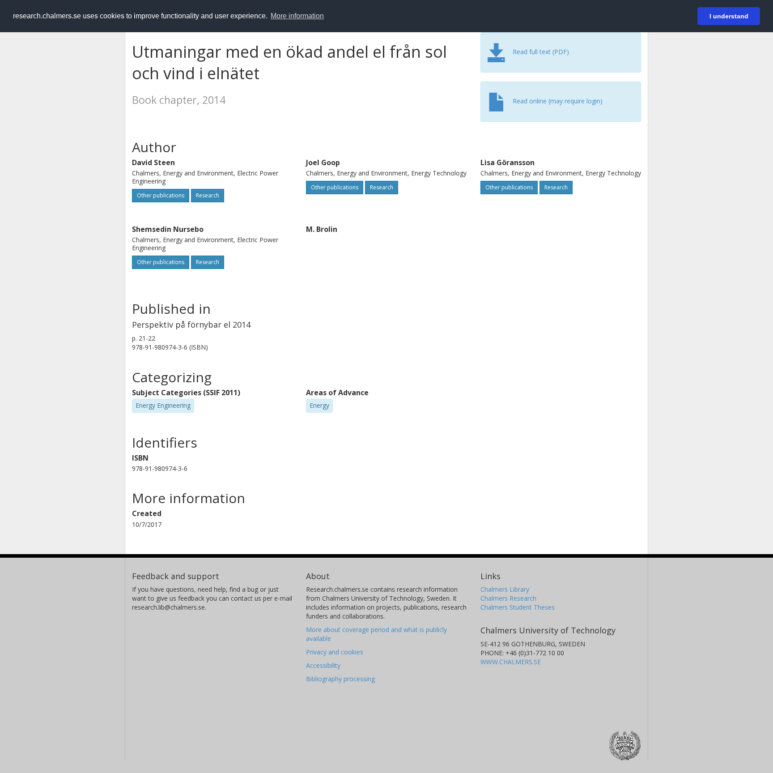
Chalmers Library (504, 589)
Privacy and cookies (334, 652)
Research (207, 195)
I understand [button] (728, 16)
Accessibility (323, 665)
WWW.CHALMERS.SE (510, 662)
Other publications (160, 195)
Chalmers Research (508, 598)
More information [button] (297, 16)
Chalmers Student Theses (517, 607)
